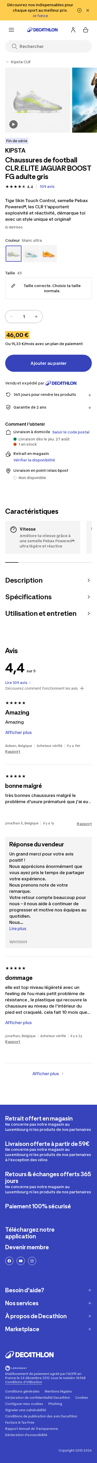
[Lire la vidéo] (13, 124)
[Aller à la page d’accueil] (42, 29)
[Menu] (11, 30)
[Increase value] (36, 316)
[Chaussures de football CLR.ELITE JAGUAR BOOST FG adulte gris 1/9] (37, 100)
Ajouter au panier (49, 363)
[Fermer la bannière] (88, 10)
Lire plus (17, 928)
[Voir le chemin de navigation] (7, 62)
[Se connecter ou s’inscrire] (73, 30)
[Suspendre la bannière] (79, 10)
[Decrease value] (11, 316)
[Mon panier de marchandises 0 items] (85, 30)
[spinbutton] (24, 316)
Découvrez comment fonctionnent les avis (41, 688)
